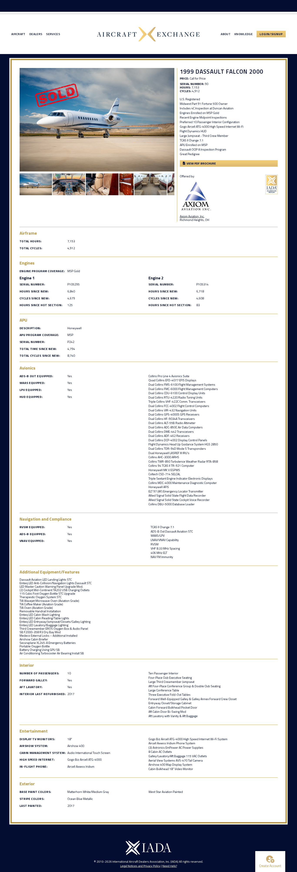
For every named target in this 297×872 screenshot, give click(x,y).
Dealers (35, 34)
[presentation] (170, 188)
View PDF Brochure (201, 163)
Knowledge (243, 34)
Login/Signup (271, 34)
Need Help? (169, 866)
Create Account (270, 866)
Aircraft (18, 34)
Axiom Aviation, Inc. (192, 216)
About (225, 34)
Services (53, 34)
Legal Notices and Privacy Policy (140, 866)
